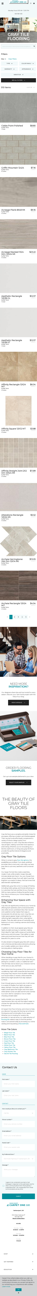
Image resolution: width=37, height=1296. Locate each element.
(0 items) (34, 3)
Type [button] (8, 63)
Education (8, 1269)
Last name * (5, 1091)
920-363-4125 (18, 14)
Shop (6, 1254)
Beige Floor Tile (9, 1033)
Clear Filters (12, 59)
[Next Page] (29, 617)
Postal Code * (6, 1142)
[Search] (34, 46)
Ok (18, 1289)
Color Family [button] (26, 63)
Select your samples (16, 782)
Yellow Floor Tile (9, 1047)
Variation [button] (17, 74)
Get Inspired (8, 1262)
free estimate (23, 1024)
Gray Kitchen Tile (10, 1051)
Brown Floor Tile (9, 1039)
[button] (27, 3)
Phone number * (7, 1119)
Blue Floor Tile (9, 1037)
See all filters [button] (17, 80)
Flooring (13, 20)
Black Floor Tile (9, 1035)
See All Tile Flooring (11, 1053)
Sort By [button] (29, 87)
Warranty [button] (8, 69)
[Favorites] (30, 3)
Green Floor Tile (9, 1041)
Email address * (6, 1131)
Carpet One (4, 20)
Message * (5, 1165)
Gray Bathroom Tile (11, 1049)
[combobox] (17, 46)
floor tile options (23, 860)
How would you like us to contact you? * (14, 1108)
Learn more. (6, 1286)
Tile (20, 20)
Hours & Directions (19, 1218)
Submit (18, 1196)
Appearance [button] (26, 69)
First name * (5, 1079)
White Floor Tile (9, 1045)
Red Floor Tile (9, 1043)
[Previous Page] (7, 617)
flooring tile (5, 1019)
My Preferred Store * (8, 1154)
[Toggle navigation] (2, 3)
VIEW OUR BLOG (17, 702)
